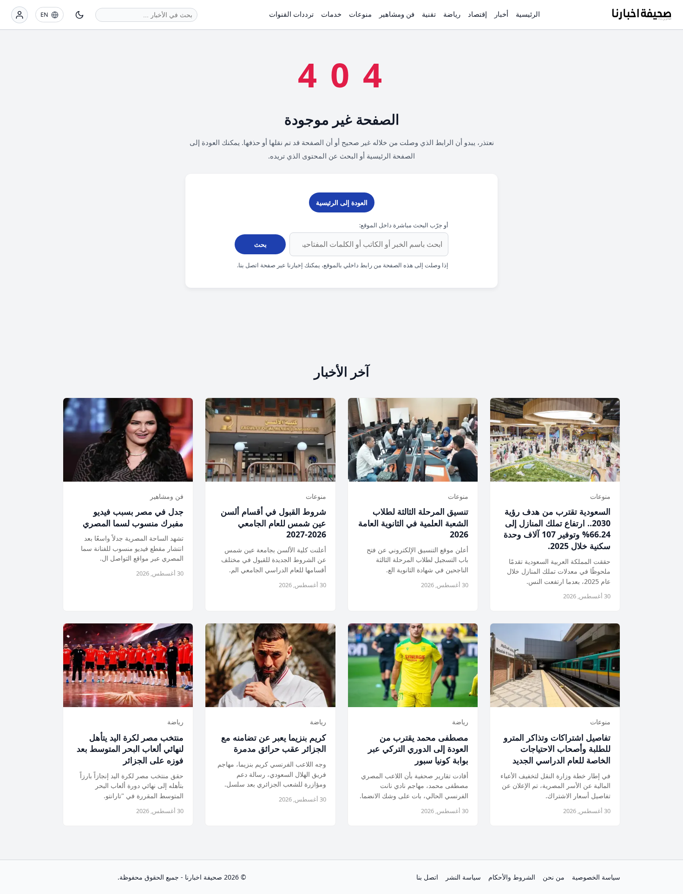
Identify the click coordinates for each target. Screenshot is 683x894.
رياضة (451, 14)
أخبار (501, 14)
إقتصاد (477, 14)
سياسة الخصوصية (596, 877)
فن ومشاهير (396, 14)
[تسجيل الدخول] (19, 15)
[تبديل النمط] (79, 15)
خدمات (331, 14)
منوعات (360, 14)
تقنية (429, 14)
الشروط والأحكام (511, 877)
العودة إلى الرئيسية (342, 202)
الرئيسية (528, 14)
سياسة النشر (463, 877)
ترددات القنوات (291, 14)
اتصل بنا (427, 877)
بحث (260, 244)
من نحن (554, 877)
